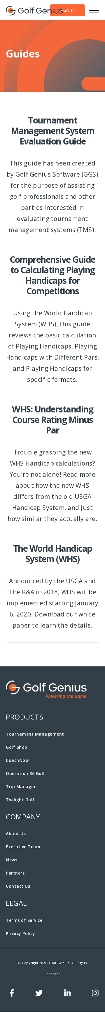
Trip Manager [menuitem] (21, 786)
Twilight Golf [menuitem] (20, 799)
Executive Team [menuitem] (23, 846)
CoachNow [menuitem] (17, 760)
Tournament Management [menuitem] (35, 734)
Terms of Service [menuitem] (24, 920)
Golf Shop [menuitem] (16, 747)
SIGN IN (68, 10)
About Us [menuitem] (16, 833)
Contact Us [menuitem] (18, 886)
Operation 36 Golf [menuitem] (25, 773)
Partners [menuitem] (15, 873)
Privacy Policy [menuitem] (20, 933)
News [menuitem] (11, 860)
